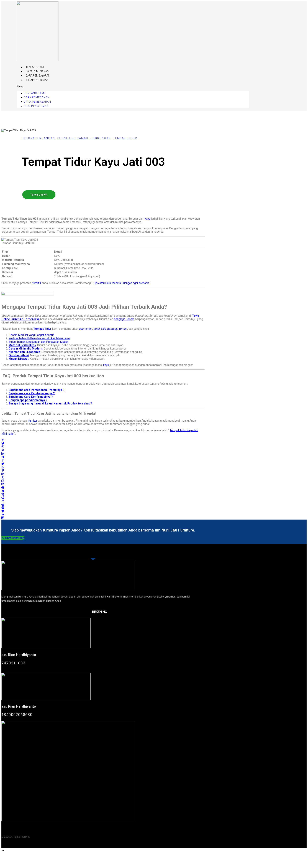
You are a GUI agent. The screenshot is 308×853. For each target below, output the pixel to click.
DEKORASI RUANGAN (38, 138)
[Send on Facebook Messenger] (2, 507)
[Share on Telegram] (2, 490)
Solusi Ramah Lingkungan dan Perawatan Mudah (38, 341)
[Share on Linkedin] (2, 453)
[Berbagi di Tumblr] (2, 477)
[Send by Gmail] (2, 484)
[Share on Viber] (2, 497)
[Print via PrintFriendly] (2, 487)
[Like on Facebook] (2, 501)
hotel (97, 328)
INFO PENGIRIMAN (37, 80)
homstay (112, 328)
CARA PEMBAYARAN (38, 75)
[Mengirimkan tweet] (2, 443)
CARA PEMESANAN (37, 71)
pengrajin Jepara (124, 319)
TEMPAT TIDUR (125, 138)
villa (103, 328)
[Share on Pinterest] (2, 450)
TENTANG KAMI (35, 67)
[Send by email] (2, 480)
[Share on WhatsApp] (2, 446)
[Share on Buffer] (2, 511)
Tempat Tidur (42, 328)
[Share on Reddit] (2, 504)
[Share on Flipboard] (2, 518)
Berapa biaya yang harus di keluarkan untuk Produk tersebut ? (50, 403)
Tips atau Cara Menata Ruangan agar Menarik (121, 283)
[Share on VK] (2, 514)
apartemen (85, 328)
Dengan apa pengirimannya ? (28, 400)
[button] (133, 86)
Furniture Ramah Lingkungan (84, 138)
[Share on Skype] (2, 494)
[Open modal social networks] (2, 457)
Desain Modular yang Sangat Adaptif (31, 335)
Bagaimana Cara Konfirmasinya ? (31, 396)
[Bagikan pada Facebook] (2, 440)
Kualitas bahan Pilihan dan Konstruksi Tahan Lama (39, 338)
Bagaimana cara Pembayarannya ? (32, 393)
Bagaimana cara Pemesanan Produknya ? (36, 390)
